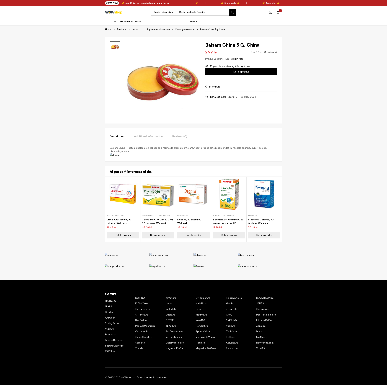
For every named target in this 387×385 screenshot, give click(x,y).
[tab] (117, 136)
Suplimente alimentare (158, 29)
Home (108, 29)
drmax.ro (136, 29)
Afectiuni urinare (115, 215)
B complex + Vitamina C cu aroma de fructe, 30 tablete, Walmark (228, 223)
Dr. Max (239, 58)
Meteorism (182, 215)
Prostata (252, 215)
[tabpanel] (193, 151)
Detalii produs (241, 71)
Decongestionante (185, 29)
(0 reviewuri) (270, 52)
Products (121, 29)
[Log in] (270, 12)
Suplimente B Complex (223, 215)
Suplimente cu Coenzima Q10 (156, 215)
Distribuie (214, 86)
